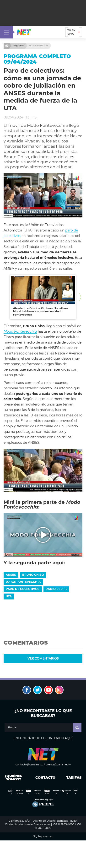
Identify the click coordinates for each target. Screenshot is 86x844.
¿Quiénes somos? (13, 777)
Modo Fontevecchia (38, 45)
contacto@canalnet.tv (29, 764)
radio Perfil (56, 589)
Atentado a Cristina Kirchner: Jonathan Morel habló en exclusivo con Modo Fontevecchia (40, 311)
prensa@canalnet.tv (58, 764)
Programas (18, 45)
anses (11, 574)
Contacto (44, 777)
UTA (9, 596)
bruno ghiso (33, 574)
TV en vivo (71, 32)
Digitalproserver (43, 836)
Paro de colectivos (22, 589)
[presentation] (6, 297)
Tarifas (73, 777)
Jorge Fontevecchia (23, 582)
